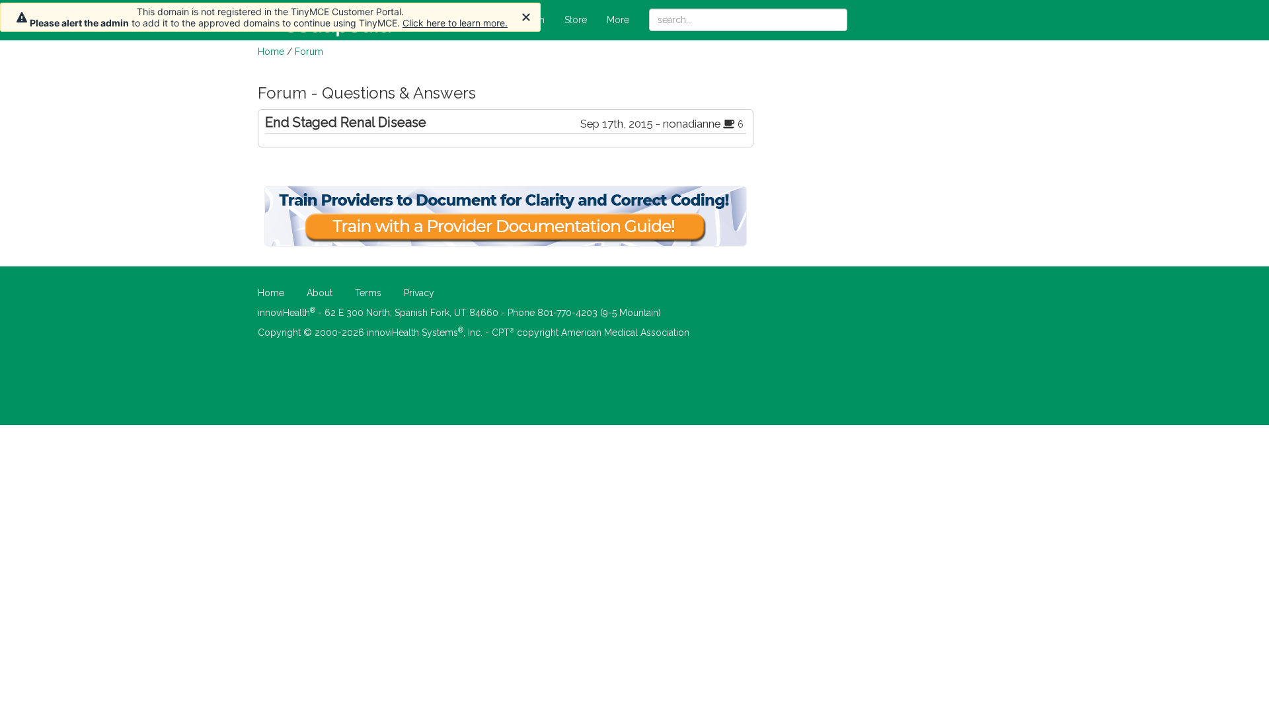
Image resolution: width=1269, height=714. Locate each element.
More (618, 20)
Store (575, 20)
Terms (368, 293)
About (319, 293)
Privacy (419, 293)
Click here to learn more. (455, 22)
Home (271, 51)
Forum (309, 51)
